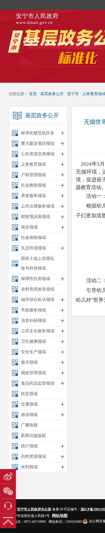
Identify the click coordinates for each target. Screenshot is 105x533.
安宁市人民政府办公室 (34, 509)
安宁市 (73, 94)
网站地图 (60, 516)
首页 (33, 94)
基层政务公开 (52, 94)
